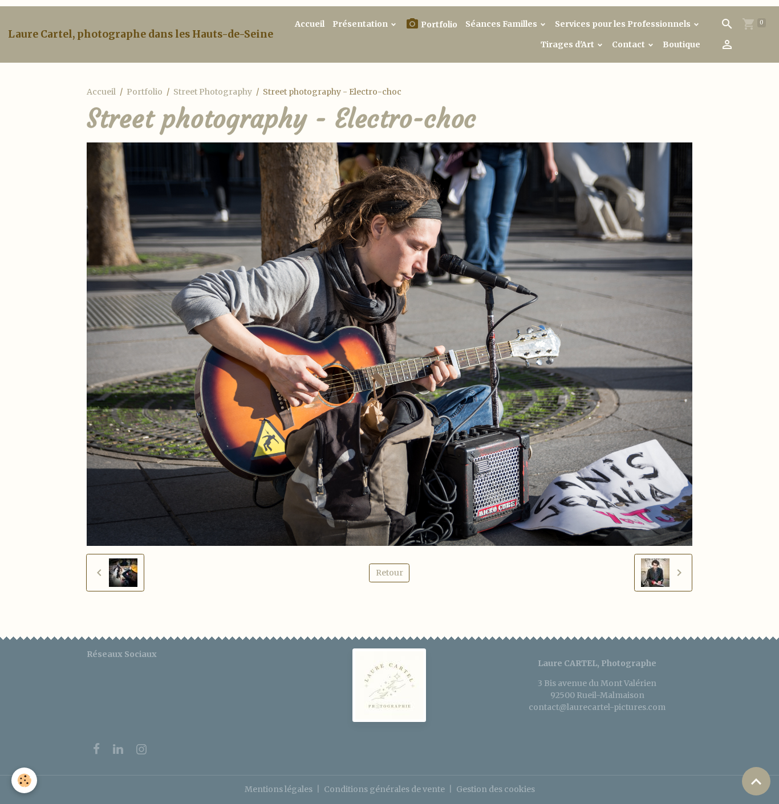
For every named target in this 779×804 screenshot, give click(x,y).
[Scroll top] (756, 781)
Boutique (681, 44)
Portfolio (438, 24)
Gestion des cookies (495, 789)
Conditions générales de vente (384, 789)
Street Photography (212, 92)
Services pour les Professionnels (623, 24)
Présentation (361, 24)
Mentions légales (279, 789)
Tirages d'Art (568, 44)
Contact (629, 44)
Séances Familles (502, 24)
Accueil (309, 24)
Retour (389, 573)
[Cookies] (24, 780)
